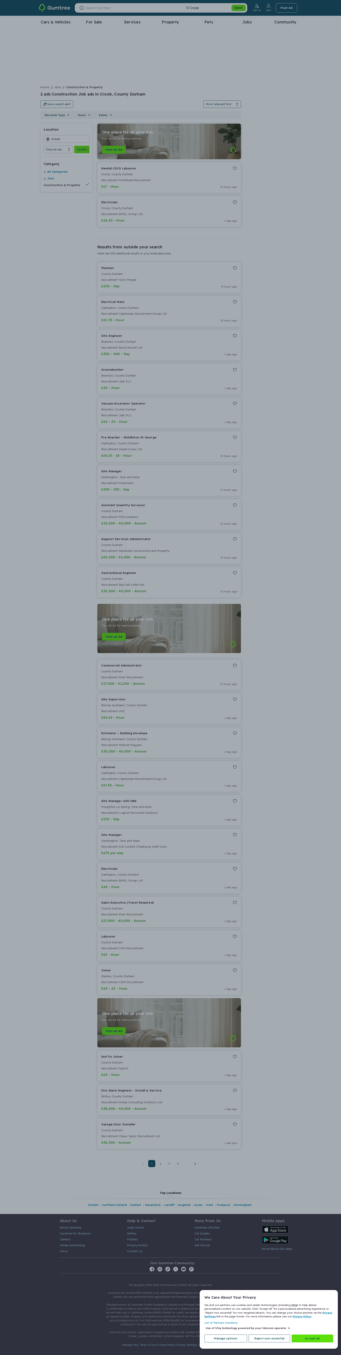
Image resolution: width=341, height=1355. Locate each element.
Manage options (225, 1338)
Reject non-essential (269, 1338)
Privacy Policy (302, 1316)
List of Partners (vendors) (221, 1322)
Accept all (312, 1338)
